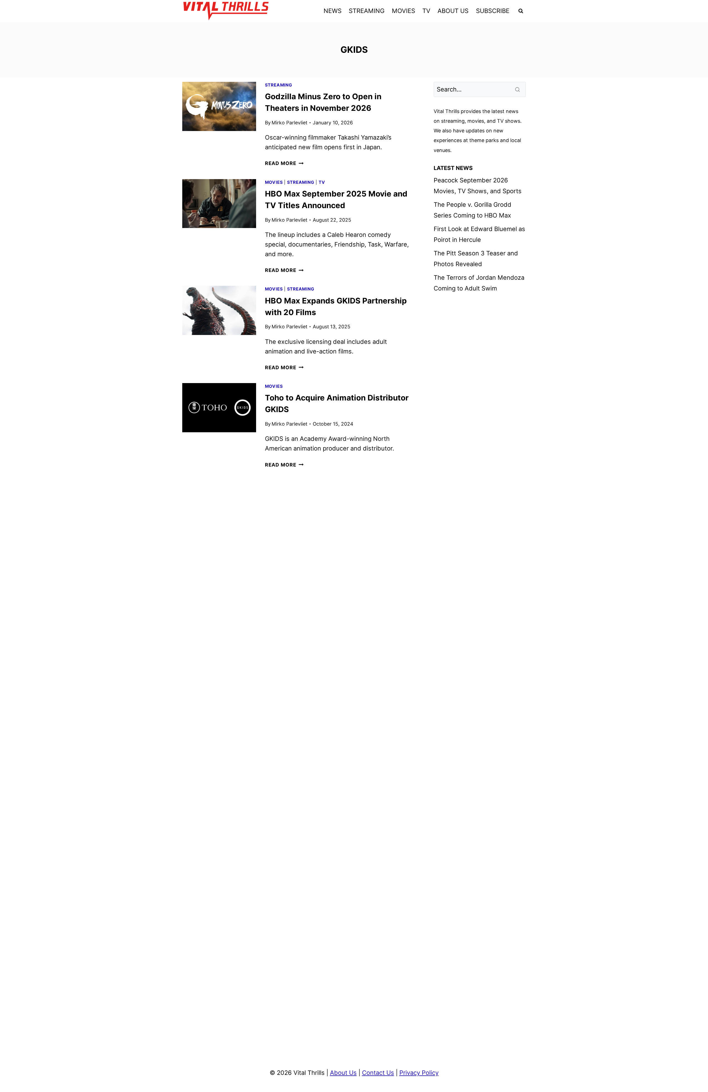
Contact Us (378, 1072)
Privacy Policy (419, 1072)
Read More (284, 163)
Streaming (278, 85)
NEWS (333, 10)
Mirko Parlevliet (289, 122)
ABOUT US (453, 10)
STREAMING (366, 10)
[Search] (518, 89)
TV (426, 10)
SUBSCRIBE (492, 10)
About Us (343, 1072)
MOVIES (403, 10)
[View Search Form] (521, 11)
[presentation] (219, 106)
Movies (274, 182)
